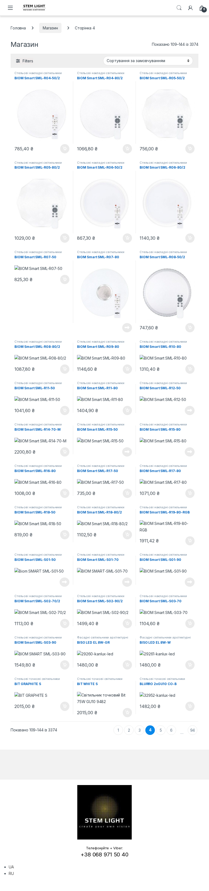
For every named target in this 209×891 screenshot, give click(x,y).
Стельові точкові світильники (37, 679)
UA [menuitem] (11, 867)
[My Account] (190, 8)
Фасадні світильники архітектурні (102, 637)
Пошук (179, 8)
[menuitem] (11, 867)
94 (192, 730)
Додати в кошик (62, 148)
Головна (18, 28)
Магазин (50, 28)
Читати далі (125, 327)
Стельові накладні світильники (38, 73)
